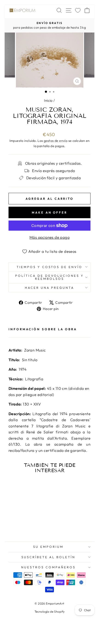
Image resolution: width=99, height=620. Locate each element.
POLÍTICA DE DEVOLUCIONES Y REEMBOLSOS (49, 277)
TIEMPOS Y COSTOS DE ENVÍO (49, 267)
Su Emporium (48, 546)
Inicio (48, 100)
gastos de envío (55, 141)
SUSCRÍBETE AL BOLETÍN (48, 557)
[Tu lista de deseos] (78, 10)
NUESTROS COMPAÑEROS (48, 567)
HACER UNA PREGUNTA (49, 287)
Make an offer (49, 212)
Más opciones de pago (49, 237)
